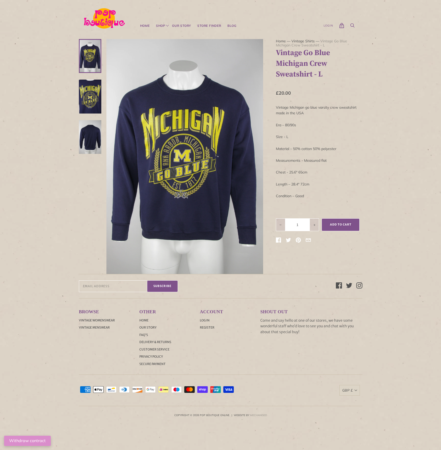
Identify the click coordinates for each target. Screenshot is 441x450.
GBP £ (347, 390)
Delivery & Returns (155, 342)
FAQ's (143, 335)
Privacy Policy (151, 356)
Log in (205, 320)
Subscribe (162, 286)
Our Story (181, 26)
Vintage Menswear (94, 327)
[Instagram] (359, 286)
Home (145, 26)
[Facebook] (339, 286)
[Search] (352, 26)
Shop (160, 26)
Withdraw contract (27, 440)
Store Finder (209, 26)
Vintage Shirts (303, 41)
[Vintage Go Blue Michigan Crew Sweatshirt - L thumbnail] (90, 56)
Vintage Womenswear (97, 320)
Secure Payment (152, 364)
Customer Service (154, 349)
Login (328, 25)
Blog (232, 26)
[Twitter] (349, 286)
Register (207, 327)
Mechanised (258, 415)
